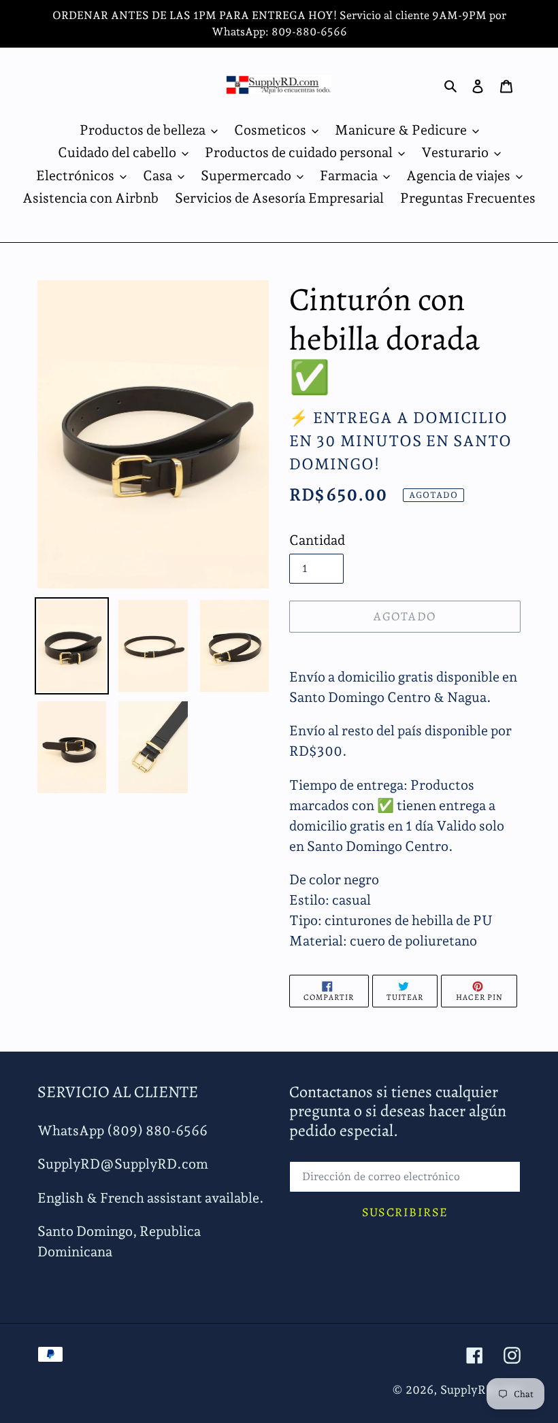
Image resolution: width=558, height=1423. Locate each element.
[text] (405, 910)
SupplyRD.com (480, 1389)
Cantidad (317, 540)
